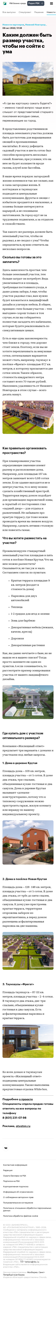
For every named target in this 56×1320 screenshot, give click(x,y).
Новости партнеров (13, 25)
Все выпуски (9, 12)
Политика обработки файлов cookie (20, 1215)
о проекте (26, 1099)
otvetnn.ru (23, 1126)
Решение (39, 12)
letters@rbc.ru (32, 1261)
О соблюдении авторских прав (18, 1196)
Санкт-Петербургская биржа (24, 1273)
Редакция (7, 1170)
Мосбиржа (32, 1271)
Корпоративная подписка (15, 1186)
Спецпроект (25, 12)
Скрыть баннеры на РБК (14, 1175)
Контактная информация (15, 1164)
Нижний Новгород (35, 25)
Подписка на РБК (11, 1180)
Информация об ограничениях (18, 1191)
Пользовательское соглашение (18, 1202)
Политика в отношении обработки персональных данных (27, 1209)
